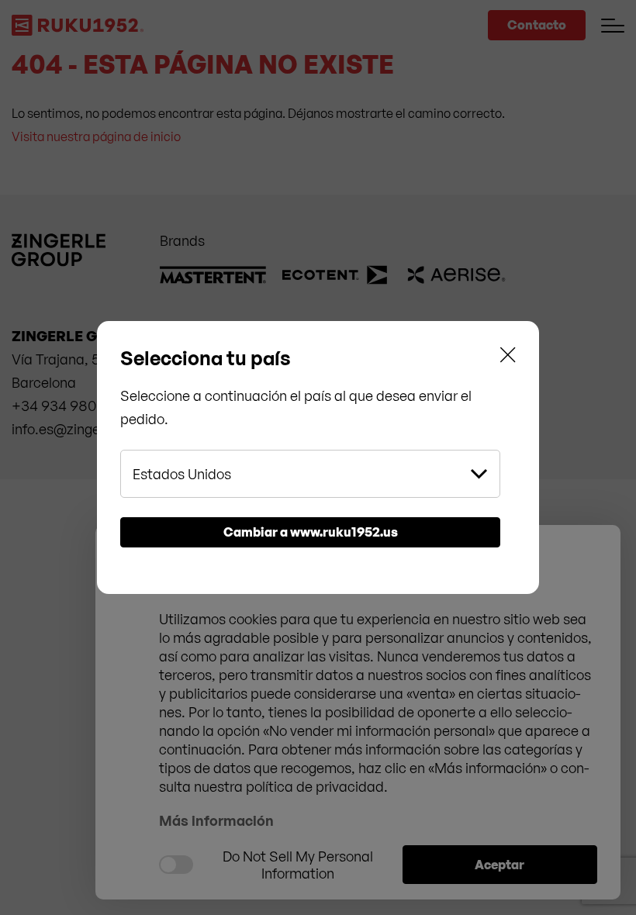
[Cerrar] (508, 357)
